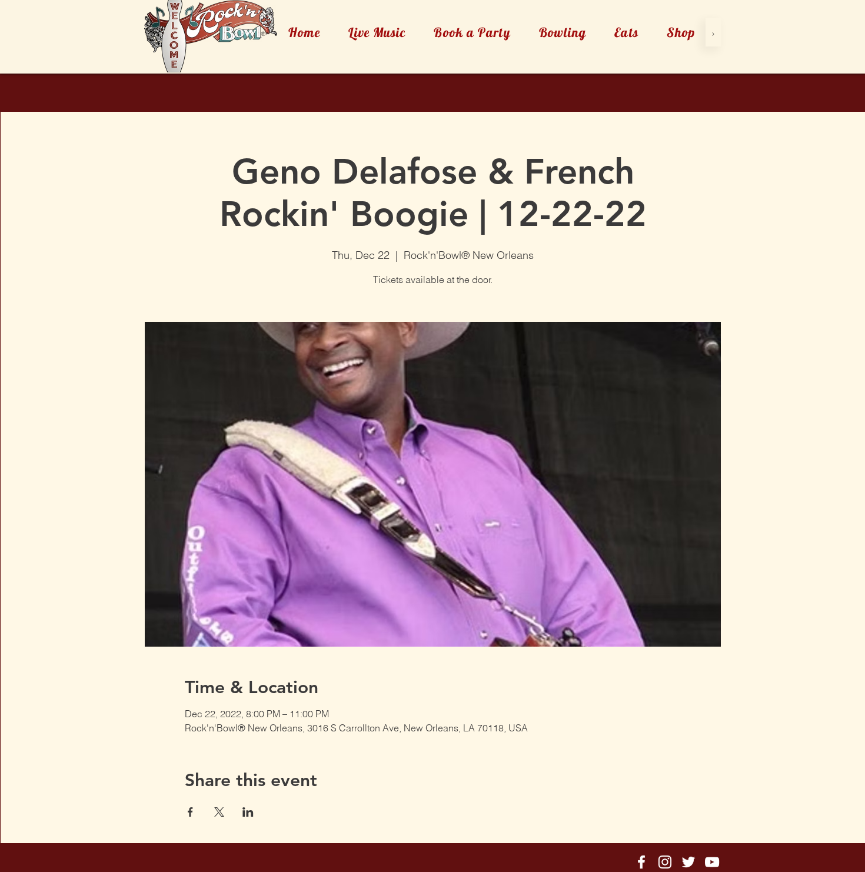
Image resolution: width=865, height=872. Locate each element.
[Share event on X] (219, 812)
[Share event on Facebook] (190, 812)
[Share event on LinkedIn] (248, 812)
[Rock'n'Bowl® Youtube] (712, 862)
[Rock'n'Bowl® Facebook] (641, 862)
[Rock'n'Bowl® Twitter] (688, 862)
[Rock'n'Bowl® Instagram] (665, 862)
